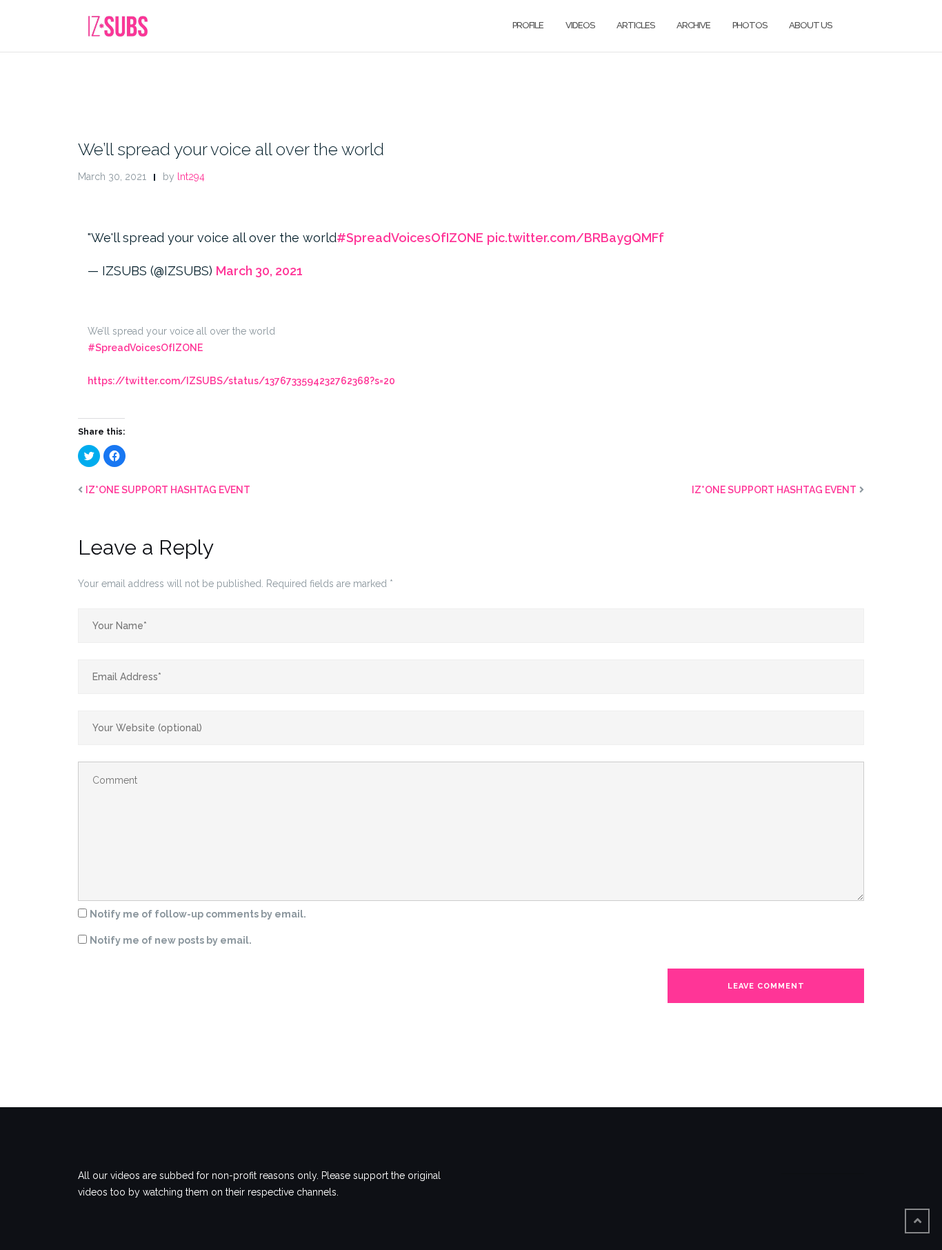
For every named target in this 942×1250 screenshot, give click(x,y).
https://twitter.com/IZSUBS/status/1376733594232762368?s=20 (241, 380)
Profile (527, 25)
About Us (810, 25)
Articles (635, 25)
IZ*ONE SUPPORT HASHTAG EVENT (168, 489)
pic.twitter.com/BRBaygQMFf (575, 237)
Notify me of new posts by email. (171, 940)
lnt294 (191, 176)
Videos (579, 25)
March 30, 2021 (259, 271)
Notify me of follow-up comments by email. (198, 914)
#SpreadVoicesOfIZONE (410, 237)
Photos (749, 25)
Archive (693, 25)
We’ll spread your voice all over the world (231, 149)
